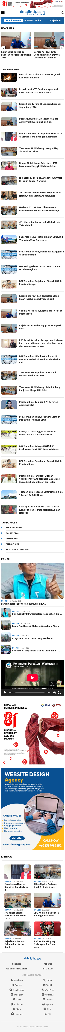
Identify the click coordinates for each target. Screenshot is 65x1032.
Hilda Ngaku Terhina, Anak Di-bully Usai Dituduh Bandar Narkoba (40, 179)
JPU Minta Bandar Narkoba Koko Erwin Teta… (15, 915)
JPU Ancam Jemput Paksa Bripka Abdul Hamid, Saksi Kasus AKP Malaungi (40, 194)
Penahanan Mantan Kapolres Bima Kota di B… (16, 887)
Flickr (49, 1009)
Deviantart (18, 1004)
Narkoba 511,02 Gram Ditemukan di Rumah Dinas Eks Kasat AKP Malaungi (39, 209)
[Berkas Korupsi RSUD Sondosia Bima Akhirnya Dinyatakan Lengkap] (49, 40)
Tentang (16, 964)
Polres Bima (12, 533)
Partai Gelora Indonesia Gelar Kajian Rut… (24, 603)
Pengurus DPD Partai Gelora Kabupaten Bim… (37, 614)
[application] (32, 678)
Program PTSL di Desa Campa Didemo (32, 638)
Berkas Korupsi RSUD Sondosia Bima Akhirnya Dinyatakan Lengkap (47, 54)
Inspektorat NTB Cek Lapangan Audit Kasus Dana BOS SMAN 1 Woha (39, 91)
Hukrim (7, 881)
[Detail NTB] (32, 12)
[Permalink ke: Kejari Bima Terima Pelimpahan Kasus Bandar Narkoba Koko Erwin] (17, 928)
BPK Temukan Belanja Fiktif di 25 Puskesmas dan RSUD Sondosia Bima (39, 448)
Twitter (49, 980)
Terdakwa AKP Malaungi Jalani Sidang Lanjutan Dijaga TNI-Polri (39, 389)
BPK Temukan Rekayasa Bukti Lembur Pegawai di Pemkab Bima (39, 418)
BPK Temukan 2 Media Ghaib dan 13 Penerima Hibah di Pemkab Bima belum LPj (40, 359)
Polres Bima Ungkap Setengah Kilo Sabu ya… (45, 944)
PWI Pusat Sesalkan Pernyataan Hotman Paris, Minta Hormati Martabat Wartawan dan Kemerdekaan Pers (41, 343)
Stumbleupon (18, 990)
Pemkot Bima (12, 544)
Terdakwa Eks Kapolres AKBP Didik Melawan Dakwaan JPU (37, 374)
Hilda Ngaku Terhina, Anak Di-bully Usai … (45, 885)
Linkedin (49, 999)
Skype (18, 1009)
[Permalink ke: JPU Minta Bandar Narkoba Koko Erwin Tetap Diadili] (17, 900)
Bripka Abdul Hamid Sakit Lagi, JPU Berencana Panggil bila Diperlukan (38, 164)
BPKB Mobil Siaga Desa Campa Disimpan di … (36, 650)
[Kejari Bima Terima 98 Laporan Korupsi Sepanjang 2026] (16, 40)
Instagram (18, 994)
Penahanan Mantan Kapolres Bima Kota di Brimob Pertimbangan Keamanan (40, 135)
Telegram (19, 1014)
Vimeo (18, 999)
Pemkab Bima (12, 538)
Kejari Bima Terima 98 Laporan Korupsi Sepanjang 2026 (16, 54)
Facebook (18, 980)
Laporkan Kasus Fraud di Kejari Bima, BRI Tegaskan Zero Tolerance (41, 238)
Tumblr (49, 985)
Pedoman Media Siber (16, 968)
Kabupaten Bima (14, 527)
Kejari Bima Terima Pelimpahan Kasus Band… (14, 944)
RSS (49, 1014)
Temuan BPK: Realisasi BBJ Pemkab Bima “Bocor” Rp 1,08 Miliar (41, 493)
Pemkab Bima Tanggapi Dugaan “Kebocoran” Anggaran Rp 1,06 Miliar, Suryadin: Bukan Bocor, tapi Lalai (39, 478)
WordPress (49, 990)
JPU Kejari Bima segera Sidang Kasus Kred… (46, 914)
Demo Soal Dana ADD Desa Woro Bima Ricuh (35, 626)
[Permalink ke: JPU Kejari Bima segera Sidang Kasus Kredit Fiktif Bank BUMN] (47, 900)
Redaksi (48, 964)
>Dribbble (49, 994)
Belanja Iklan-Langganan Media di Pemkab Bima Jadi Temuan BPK (37, 433)
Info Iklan (47, 968)
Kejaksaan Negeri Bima (17, 549)
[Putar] (5, 692)
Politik (4, 601)
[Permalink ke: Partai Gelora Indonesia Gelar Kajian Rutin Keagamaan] (32, 581)
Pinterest (18, 985)
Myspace (49, 1004)
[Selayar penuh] (59, 692)
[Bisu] (54, 692)
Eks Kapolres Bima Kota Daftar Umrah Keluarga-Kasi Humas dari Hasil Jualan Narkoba (39, 509)
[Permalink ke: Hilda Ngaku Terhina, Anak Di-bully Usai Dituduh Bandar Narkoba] (47, 871)
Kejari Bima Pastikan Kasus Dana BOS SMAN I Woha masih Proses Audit (39, 297)
